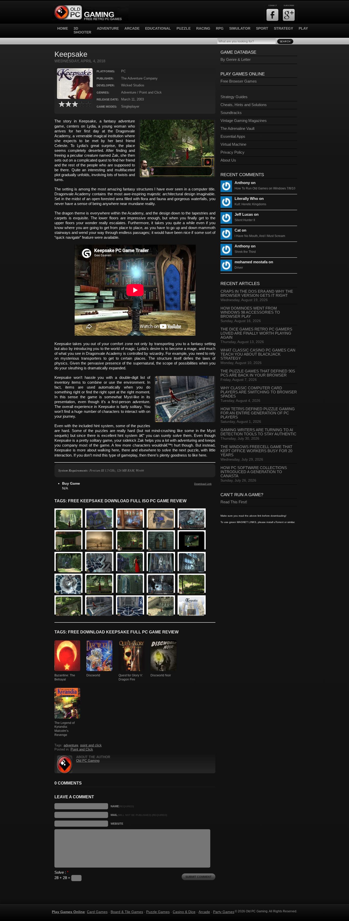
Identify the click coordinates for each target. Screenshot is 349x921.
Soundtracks (231, 113)
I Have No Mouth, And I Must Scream (260, 236)
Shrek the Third (245, 252)
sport (262, 28)
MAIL (139, 814)
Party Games (223, 912)
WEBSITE (117, 823)
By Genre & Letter (235, 60)
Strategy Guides (234, 97)
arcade (131, 28)
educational (158, 28)
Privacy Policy (232, 152)
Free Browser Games (238, 81)
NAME (122, 806)
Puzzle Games (158, 912)
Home (62, 28)
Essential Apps (232, 136)
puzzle (184, 28)
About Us (228, 160)
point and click (91, 745)
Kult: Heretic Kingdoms (250, 204)
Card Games (97, 912)
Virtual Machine (233, 144)
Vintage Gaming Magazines (243, 121)
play (303, 28)
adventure (108, 28)
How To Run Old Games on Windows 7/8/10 (265, 188)
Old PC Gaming (87, 761)
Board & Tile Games (127, 912)
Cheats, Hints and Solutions (243, 105)
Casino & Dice (184, 912)
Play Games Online (68, 912)
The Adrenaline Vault (237, 129)
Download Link (203, 483)
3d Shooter (82, 30)
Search (285, 41)
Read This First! (233, 502)
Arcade (204, 912)
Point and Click (82, 749)
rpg (220, 28)
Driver (239, 267)
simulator (239, 28)
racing (203, 28)
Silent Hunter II (245, 220)
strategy (283, 28)
